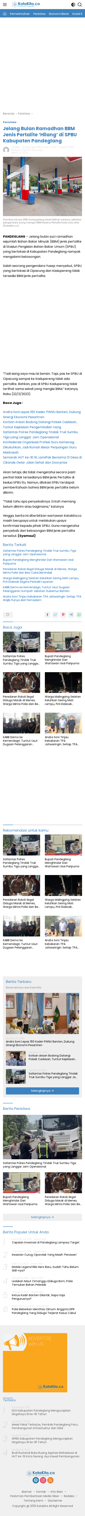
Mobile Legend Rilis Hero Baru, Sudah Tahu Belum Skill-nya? (45, 1268)
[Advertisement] (42, 63)
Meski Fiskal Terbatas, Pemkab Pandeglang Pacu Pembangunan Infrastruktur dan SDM (45, 1426)
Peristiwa (9, 122)
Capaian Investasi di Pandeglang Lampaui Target (45, 1242)
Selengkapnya (41, 1091)
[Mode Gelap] (73, 4)
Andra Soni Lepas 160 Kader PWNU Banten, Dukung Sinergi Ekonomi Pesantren (40, 1043)
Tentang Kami (33, 1501)
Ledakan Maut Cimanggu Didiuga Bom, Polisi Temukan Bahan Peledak (42, 1282)
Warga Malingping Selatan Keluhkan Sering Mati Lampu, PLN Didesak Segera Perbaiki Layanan (41, 579)
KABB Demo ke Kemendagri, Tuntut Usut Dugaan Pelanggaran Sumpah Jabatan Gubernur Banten (36, 589)
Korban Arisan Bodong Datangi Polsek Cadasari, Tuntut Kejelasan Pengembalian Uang (52, 1057)
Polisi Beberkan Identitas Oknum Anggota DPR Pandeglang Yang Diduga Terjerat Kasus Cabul (44, 1311)
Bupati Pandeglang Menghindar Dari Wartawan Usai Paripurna (38, 561)
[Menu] (5, 4)
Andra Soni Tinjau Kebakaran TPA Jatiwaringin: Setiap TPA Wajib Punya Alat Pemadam (42, 598)
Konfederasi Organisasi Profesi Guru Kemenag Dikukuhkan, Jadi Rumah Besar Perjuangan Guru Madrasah (39, 447)
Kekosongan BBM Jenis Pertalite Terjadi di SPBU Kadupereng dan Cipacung (42, 148)
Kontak (41, 1492)
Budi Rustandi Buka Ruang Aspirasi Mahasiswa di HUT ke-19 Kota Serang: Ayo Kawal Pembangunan (45, 1454)
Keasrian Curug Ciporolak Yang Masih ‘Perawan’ (44, 1254)
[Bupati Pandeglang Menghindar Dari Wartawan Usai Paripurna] (63, 642)
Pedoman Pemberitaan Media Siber (34, 1496)
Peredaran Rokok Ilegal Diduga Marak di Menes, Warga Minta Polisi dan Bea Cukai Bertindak (40, 570)
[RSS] (50, 1480)
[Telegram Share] (71, 615)
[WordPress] (36, 1480)
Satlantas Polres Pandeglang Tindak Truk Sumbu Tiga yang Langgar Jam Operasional (39, 552)
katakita (15, 147)
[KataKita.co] (27, 4)
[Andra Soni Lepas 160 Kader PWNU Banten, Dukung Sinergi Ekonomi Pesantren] (42, 1013)
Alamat (27, 1492)
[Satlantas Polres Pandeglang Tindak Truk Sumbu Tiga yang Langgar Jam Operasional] (21, 642)
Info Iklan (57, 1492)
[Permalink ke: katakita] (6, 150)
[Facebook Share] (47, 615)
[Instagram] (43, 1480)
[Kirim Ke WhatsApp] (79, 615)
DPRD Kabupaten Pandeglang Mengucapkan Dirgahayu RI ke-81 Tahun (42, 1440)
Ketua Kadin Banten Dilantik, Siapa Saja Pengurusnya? (38, 1297)
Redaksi (69, 1496)
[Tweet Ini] (55, 615)
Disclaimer (55, 1501)
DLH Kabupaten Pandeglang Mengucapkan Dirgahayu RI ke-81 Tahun (41, 1412)
